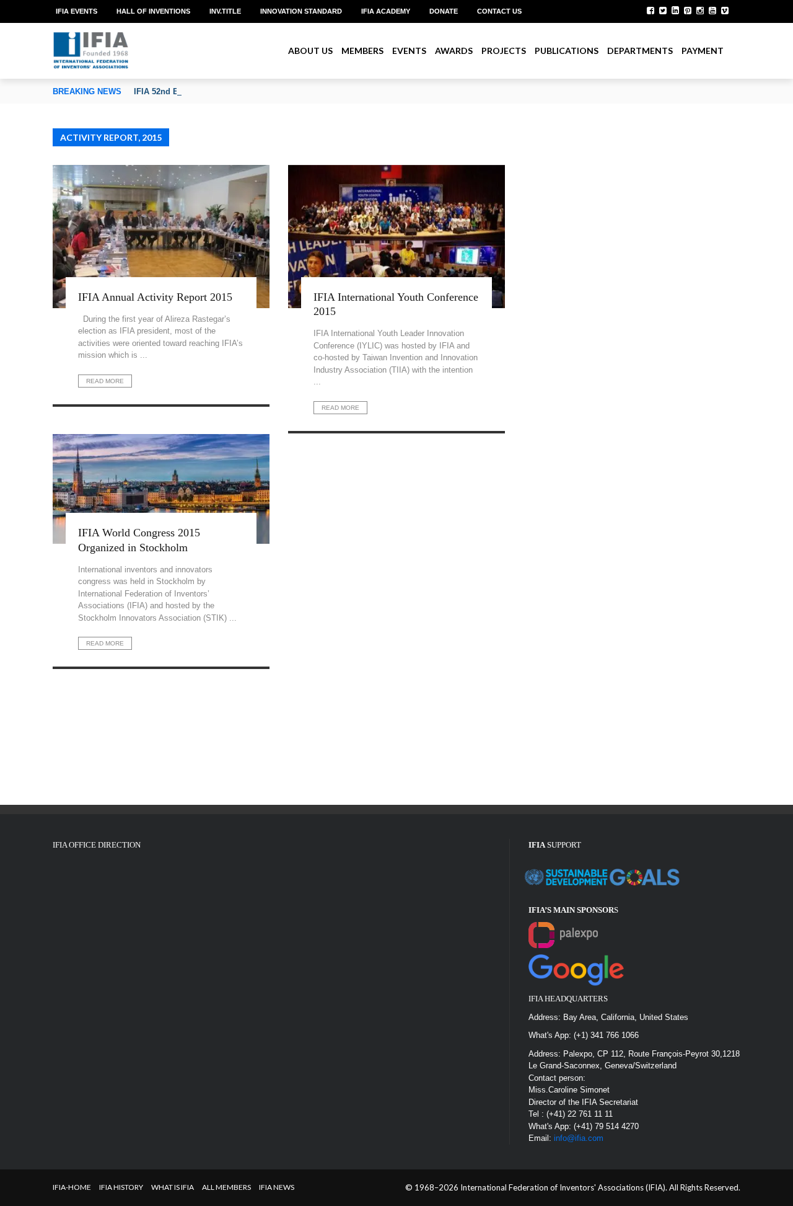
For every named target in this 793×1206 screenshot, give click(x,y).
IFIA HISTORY (121, 1187)
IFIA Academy (385, 11)
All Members (226, 1187)
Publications (566, 50)
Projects (503, 50)
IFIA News (276, 1187)
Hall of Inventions (153, 11)
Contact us (499, 11)
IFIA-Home (72, 1187)
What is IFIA (172, 1187)
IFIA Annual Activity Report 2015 (155, 297)
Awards (454, 50)
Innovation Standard (301, 11)
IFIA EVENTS (76, 11)
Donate (443, 11)
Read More (105, 381)
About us (310, 50)
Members (362, 50)
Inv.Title (225, 11)
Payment (702, 50)
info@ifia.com (578, 1138)
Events (409, 50)
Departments (640, 50)
